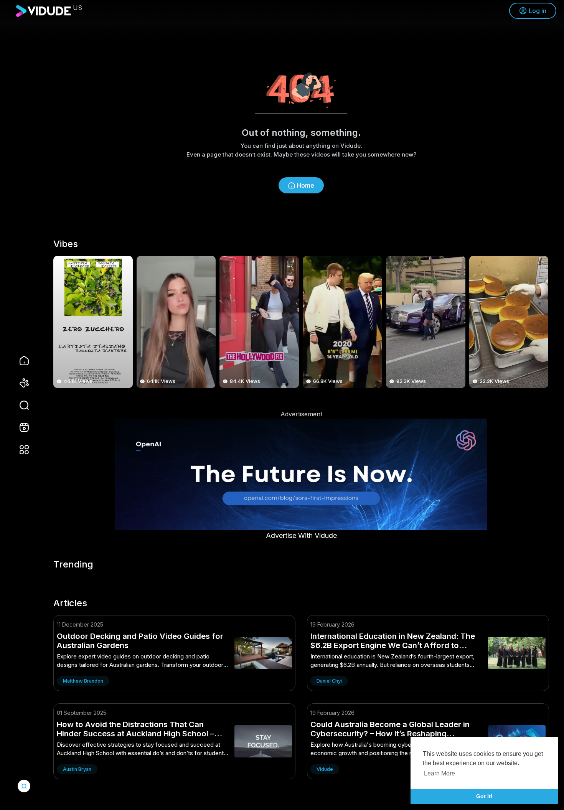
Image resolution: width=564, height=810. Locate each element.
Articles (70, 603)
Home (305, 185)
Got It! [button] (484, 796)
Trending (73, 564)
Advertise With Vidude (301, 535)
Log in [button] (537, 11)
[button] (19, 405)
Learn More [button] (439, 773)
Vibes (65, 244)
